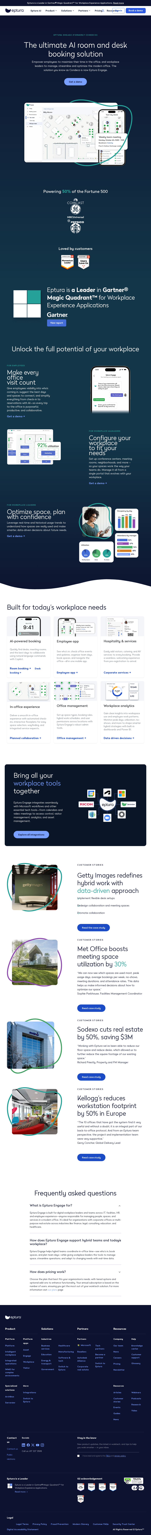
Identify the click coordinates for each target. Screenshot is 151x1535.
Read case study (91, 1008)
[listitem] (23, 1445)
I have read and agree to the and (104, 1455)
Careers (117, 1357)
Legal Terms (22, 1524)
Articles (117, 1392)
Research (136, 1404)
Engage (27, 1355)
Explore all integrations (31, 834)
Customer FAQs (101, 1524)
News (116, 1351)
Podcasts (136, 1398)
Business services (45, 1347)
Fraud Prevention (60, 1524)
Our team (118, 1345)
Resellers (81, 1351)
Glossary (135, 1363)
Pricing (98, 10)
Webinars (136, 1392)
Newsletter (119, 1369)
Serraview (10, 1402)
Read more (118, 2)
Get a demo (75, 81)
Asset (26, 1349)
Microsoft (86, 1345)
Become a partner (100, 1356)
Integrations (29, 1392)
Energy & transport (46, 1362)
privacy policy (120, 1455)
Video (134, 1410)
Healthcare (64, 1345)
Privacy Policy (40, 1524)
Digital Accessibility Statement (22, 1529)
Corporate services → (117, 672)
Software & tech (64, 1359)
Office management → (71, 738)
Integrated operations (10, 1362)
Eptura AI (36, 10)
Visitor (26, 1367)
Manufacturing (66, 1351)
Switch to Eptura (28, 1400)
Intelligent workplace (10, 1353)
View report (56, 322)
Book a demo (136, 10)
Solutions (66, 10)
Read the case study (93, 927)
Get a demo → (16, 416)
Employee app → (67, 672)
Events (116, 1407)
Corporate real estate (83, 1368)
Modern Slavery (81, 1524)
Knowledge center (137, 1347)
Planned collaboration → (25, 738)
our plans (52, 1289)
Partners (83, 10)
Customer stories (118, 1400)
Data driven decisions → (119, 738)
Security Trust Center (124, 1524)
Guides (116, 1413)
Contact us (12, 1448)
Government (47, 1369)
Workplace (28, 1361)
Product (50, 10)
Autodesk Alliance (82, 1359)
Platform (9, 1345)
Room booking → (20, 668)
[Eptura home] (14, 11)
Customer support (136, 1356)
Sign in (118, 10)
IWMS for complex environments (12, 1372)
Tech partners (99, 1347)
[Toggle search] (103, 11)
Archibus (9, 1396)
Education (46, 1354)
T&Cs (108, 1455)
